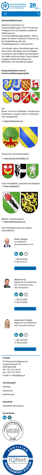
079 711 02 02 (21, 342)
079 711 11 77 (21, 262)
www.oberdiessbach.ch (14, 222)
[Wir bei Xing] (10, 417)
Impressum (8, 390)
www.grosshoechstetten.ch (16, 158)
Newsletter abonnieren (13, 406)
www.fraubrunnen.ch (13, 121)
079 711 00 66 (21, 302)
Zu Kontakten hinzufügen (25, 268)
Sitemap (6, 387)
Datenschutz (8, 394)
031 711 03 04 (21, 259)
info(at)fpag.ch (18, 375)
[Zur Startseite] (9, 5)
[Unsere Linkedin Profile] (5, 417)
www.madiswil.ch (12, 186)
